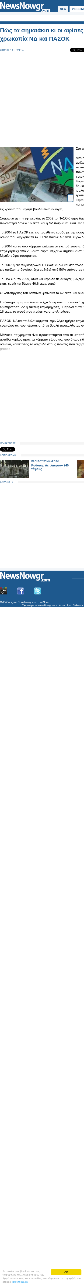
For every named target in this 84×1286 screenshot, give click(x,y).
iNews (45, 602)
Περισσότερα (20, 1281)
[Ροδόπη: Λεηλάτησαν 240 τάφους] (14, 477)
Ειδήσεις (8, 602)
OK (66, 1272)
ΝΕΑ (63, 9)
